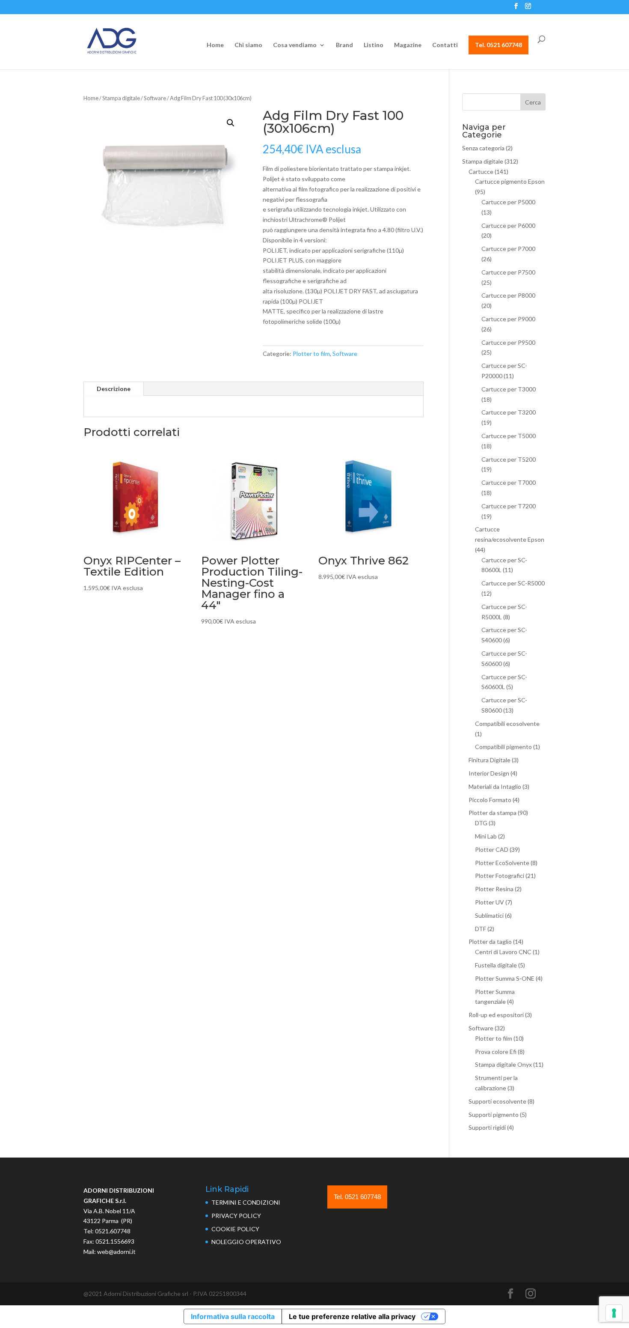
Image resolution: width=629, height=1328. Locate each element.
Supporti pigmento (494, 1114)
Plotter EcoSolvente (502, 862)
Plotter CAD (491, 849)
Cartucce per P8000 (508, 295)
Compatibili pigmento (503, 746)
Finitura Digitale (489, 760)
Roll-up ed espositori (496, 1014)
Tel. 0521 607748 (498, 44)
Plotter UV (489, 902)
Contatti (445, 45)
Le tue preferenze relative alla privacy (352, 1316)
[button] (230, 123)
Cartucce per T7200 (508, 506)
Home (215, 45)
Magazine (407, 45)
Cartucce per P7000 (508, 248)
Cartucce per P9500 (508, 342)
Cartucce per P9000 (508, 318)
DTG (481, 823)
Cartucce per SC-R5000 (513, 583)
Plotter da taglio (490, 941)
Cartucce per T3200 (508, 412)
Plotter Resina (494, 888)
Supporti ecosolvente (497, 1101)
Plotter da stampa (492, 812)
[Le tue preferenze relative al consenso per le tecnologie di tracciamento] (614, 1313)
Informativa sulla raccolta (233, 1316)
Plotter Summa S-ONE (504, 978)
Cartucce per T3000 (508, 389)
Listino (373, 45)
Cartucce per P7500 (508, 272)
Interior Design (489, 773)
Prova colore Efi (495, 1051)
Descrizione (114, 388)
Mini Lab (486, 836)
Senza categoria (483, 148)
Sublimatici (489, 915)
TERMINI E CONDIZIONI (245, 1202)
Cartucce (481, 171)
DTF (480, 928)
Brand (344, 45)
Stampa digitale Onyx (503, 1064)
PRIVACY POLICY (236, 1215)
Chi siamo (248, 45)
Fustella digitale (496, 965)
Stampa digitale (121, 98)
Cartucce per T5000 (508, 435)
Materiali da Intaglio (495, 786)
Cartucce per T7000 (508, 482)
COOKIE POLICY (235, 1229)
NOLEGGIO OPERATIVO (246, 1241)
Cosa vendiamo (295, 45)
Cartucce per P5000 (508, 202)
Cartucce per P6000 (508, 225)
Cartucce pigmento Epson (510, 181)
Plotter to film (311, 353)
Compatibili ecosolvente (507, 723)
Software (155, 98)
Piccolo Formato (490, 799)
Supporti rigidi (487, 1127)
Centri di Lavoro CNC (503, 951)
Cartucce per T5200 (508, 459)
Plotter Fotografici (499, 875)
